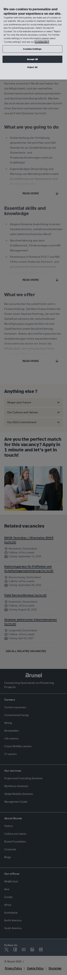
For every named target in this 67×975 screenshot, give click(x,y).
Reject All (32, 67)
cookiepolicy (42, 42)
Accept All (32, 59)
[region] (33, 40)
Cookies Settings (32, 49)
